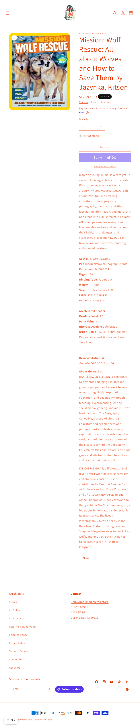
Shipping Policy (18, 634)
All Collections (17, 610)
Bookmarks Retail (25, 719)
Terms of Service (18, 651)
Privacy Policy (17, 643)
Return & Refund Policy (22, 626)
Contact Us (15, 659)
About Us (14, 667)
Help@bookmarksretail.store (90, 602)
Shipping (83, 102)
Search (13, 602)
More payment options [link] (105, 166)
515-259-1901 (79, 607)
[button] (8, 13)
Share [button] (86, 558)
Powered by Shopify (43, 719)
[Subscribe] (49, 689)
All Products (16, 618)
